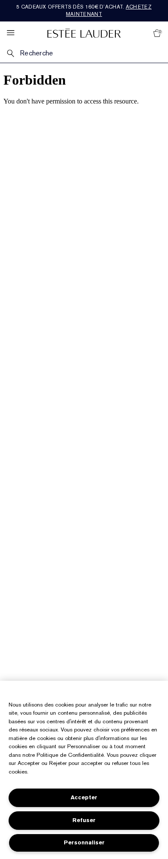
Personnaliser (84, 842)
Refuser (84, 820)
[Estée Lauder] (84, 33)
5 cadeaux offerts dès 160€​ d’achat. (84, 10)
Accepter (84, 797)
